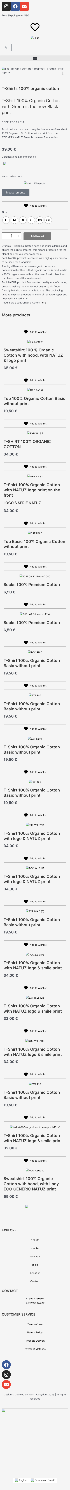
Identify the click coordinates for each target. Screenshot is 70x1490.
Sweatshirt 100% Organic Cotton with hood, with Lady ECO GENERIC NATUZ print (31, 1183)
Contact (35, 1281)
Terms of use (35, 1324)
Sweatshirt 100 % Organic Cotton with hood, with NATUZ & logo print (33, 355)
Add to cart (37, 236)
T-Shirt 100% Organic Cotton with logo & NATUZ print (32, 836)
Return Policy (35, 1332)
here (43, 302)
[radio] (6, 220)
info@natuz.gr (36, 1302)
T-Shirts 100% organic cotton (30, 88)
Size (4, 212)
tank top (35, 1256)
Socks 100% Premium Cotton (32, 584)
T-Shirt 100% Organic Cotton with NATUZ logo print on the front (32, 490)
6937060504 (37, 1298)
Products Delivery (35, 1340)
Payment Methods (35, 1348)
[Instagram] (6, 1374)
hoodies (35, 1248)
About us (35, 1273)
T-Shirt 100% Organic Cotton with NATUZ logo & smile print (33, 965)
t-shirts (35, 1240)
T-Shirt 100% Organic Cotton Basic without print (32, 663)
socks (35, 1264)
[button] (35, 58)
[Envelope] (6, 1384)
